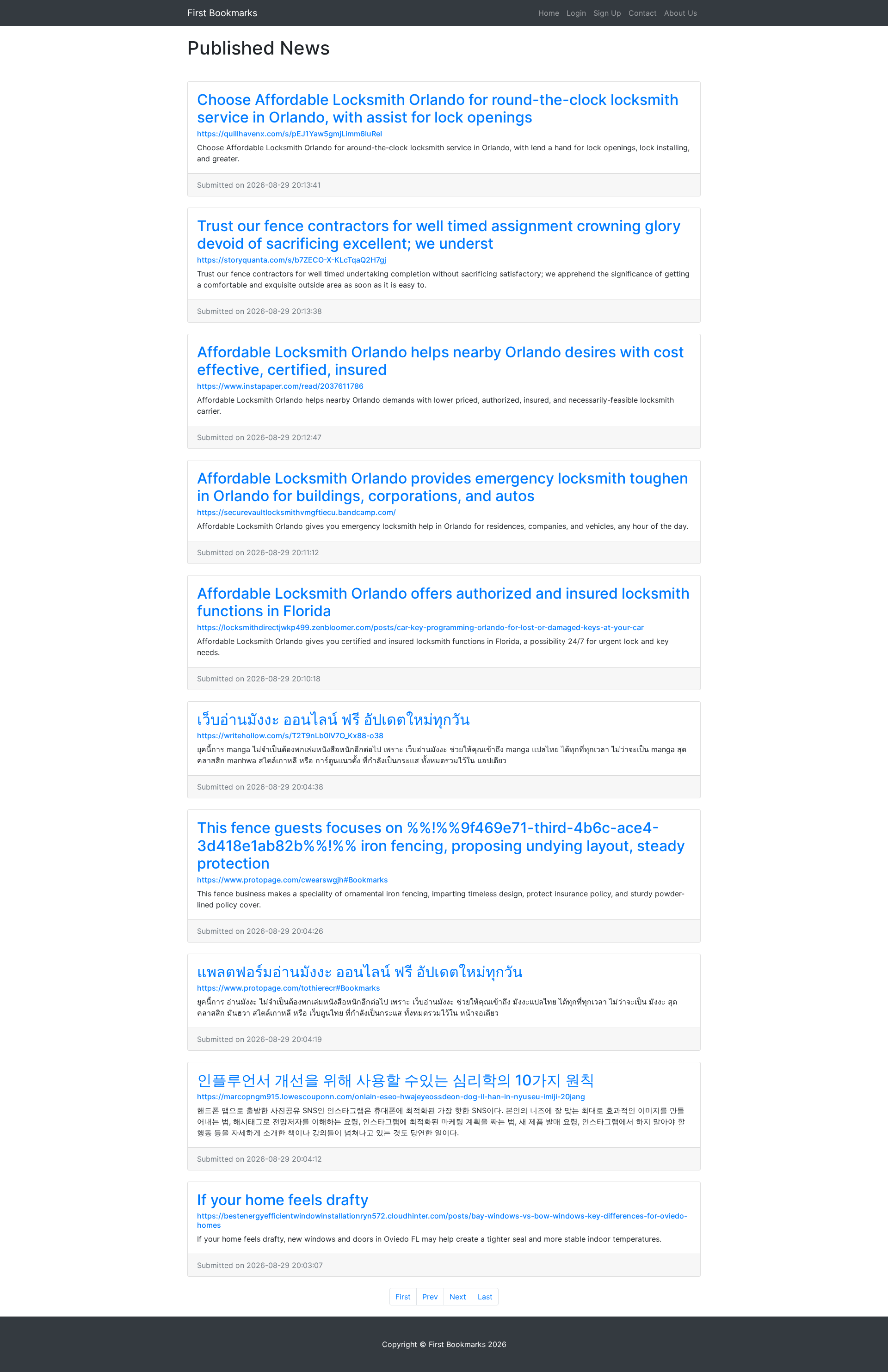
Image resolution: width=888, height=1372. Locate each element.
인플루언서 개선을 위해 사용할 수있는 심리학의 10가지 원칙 (396, 1080)
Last (485, 1296)
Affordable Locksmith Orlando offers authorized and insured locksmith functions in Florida (443, 602)
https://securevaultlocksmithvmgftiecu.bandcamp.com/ (296, 512)
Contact (643, 13)
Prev (430, 1296)
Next (458, 1296)
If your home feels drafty (283, 1200)
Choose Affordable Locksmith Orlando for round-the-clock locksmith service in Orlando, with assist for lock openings (437, 108)
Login (576, 13)
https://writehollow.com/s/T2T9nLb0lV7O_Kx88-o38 (290, 735)
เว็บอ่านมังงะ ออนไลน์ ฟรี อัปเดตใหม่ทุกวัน (333, 719)
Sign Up (607, 13)
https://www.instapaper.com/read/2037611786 (280, 386)
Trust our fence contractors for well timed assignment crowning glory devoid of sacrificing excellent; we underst (439, 234)
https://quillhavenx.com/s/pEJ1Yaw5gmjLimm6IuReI (289, 133)
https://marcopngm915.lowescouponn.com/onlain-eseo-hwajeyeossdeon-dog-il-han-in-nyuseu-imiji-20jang (391, 1096)
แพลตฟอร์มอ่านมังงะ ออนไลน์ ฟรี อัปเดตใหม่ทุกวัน (360, 972)
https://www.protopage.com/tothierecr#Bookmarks (288, 987)
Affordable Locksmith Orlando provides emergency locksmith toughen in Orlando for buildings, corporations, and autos (442, 487)
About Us (680, 13)
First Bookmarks (222, 12)
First (403, 1296)
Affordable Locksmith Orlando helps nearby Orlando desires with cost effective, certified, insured (440, 361)
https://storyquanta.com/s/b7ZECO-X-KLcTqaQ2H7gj (291, 259)
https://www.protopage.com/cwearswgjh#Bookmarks (292, 879)
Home (548, 13)
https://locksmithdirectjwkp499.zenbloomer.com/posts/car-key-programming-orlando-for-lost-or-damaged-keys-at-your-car (420, 627)
